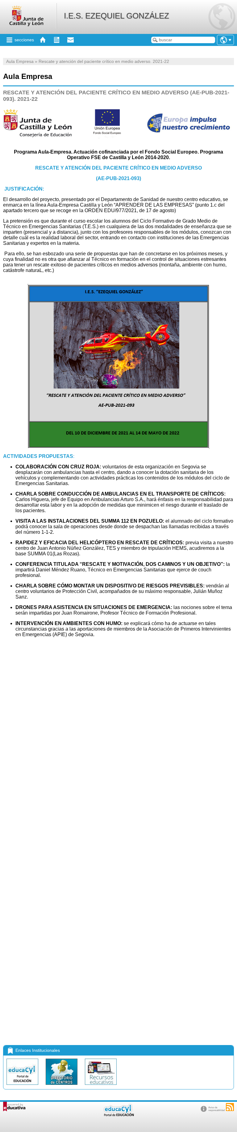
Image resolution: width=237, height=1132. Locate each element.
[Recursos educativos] (101, 1086)
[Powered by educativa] (14, 1106)
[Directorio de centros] (62, 1086)
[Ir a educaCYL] (118, 1115)
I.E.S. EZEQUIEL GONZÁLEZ (116, 15)
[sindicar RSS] (230, 1107)
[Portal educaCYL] (23, 1086)
